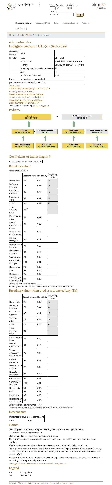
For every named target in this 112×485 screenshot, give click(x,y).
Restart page (68, 483)
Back (11, 41)
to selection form (24, 41)
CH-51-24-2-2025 (29, 88)
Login (80, 14)
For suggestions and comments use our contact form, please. (37, 463)
